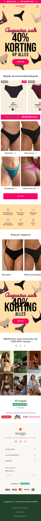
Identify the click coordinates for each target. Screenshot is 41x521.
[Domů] (20, 6)
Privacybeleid (20, 512)
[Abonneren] (33, 475)
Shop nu (20, 62)
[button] (37, 6)
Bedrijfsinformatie (20, 516)
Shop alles (20, 196)
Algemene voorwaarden (20, 508)
